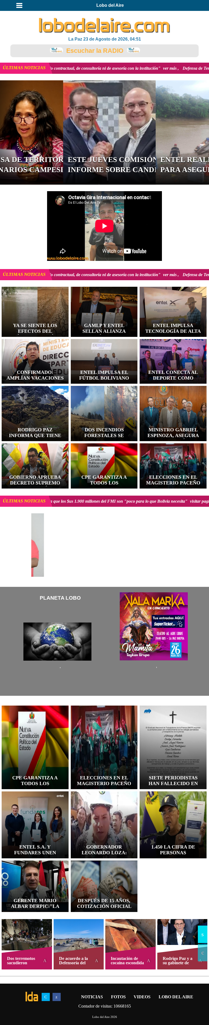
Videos (142, 997)
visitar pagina (77, 501)
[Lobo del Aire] (104, 26)
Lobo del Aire (176, 997)
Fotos (118, 997)
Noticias (92, 997)
